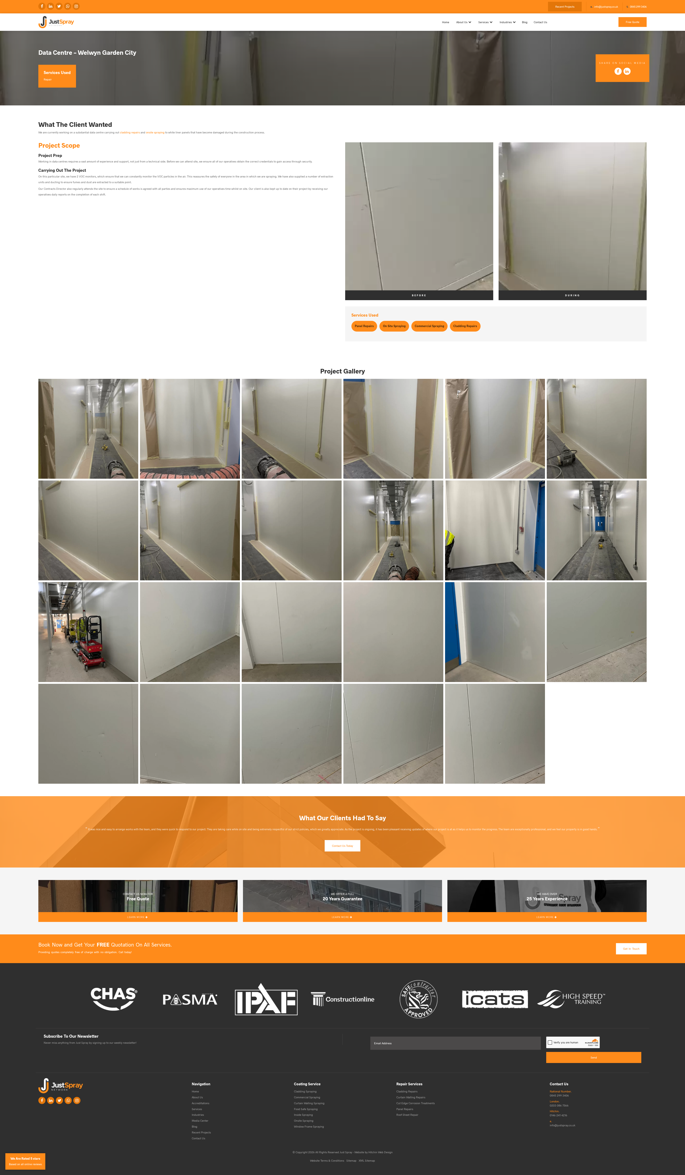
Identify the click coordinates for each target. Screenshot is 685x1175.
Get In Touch (631, 948)
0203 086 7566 (559, 1105)
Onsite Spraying (303, 1120)
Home (445, 22)
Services (483, 22)
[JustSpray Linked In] (50, 1100)
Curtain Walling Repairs (410, 1097)
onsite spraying (155, 132)
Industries (506, 22)
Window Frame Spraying (309, 1126)
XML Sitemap (367, 1160)
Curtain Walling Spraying (309, 1103)
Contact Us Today (342, 845)
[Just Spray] (86, 20)
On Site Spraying (394, 326)
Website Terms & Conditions (327, 1160)
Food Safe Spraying (306, 1109)
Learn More (136, 917)
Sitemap (351, 1160)
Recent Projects (564, 6)
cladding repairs (130, 132)
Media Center (200, 1120)
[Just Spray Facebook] (41, 6)
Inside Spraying (303, 1114)
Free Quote (632, 22)
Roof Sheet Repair (407, 1114)
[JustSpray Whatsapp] (67, 6)
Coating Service (307, 1084)
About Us (461, 22)
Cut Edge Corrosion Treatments (415, 1103)
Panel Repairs (364, 326)
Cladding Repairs (465, 326)
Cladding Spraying (305, 1091)
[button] (88, 429)
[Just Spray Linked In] (50, 6)
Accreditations (200, 1103)
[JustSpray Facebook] (41, 1100)
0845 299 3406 (638, 6)
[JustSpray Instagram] (76, 6)
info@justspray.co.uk (606, 6)
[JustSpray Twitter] (59, 6)
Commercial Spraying (429, 326)
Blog (524, 22)
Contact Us (540, 22)
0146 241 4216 (558, 1115)
